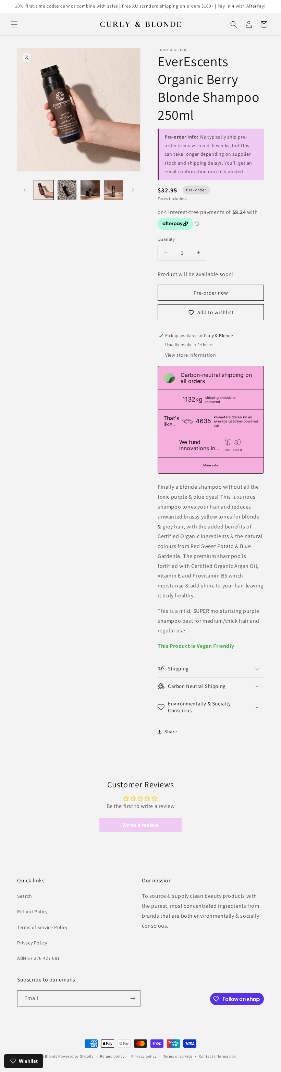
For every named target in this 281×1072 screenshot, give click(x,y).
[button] (14, 24)
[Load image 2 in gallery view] (67, 190)
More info (210, 465)
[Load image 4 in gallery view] (113, 190)
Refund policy (112, 1056)
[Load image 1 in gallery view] (44, 190)
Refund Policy (32, 911)
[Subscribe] (132, 998)
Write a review (140, 825)
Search (24, 896)
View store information (190, 355)
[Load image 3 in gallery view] (90, 190)
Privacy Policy (32, 943)
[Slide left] (24, 190)
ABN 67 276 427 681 (38, 958)
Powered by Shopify (76, 1056)
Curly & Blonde (44, 1056)
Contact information (217, 1056)
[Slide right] (132, 190)
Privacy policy (144, 1056)
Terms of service (177, 1056)
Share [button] (170, 731)
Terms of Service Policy (42, 927)
